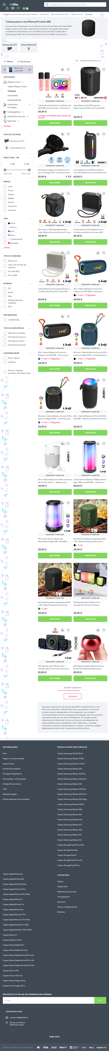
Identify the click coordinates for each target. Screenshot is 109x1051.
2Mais (7, 247)
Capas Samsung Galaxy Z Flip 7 (71, 758)
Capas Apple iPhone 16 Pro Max (16, 894)
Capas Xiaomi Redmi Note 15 (15, 950)
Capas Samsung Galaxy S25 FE (70, 804)
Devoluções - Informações (14, 779)
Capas (60, 881)
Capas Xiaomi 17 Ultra (12, 940)
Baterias (61, 912)
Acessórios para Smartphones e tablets (20, 14)
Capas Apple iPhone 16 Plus (14, 884)
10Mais (7, 126)
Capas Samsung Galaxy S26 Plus (71, 774)
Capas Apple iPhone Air (13, 909)
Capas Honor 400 (11, 970)
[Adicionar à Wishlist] (68, 69)
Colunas (89, 14)
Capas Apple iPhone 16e (13, 879)
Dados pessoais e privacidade (16, 799)
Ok (100, 1000)
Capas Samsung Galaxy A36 (69, 819)
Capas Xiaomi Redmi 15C (13, 945)
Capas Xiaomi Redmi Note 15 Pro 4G (18, 960)
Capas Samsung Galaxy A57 (69, 814)
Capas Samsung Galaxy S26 (69, 769)
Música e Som (77, 14)
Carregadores (63, 896)
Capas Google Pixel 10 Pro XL (69, 860)
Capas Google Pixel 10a (67, 850)
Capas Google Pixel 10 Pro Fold (70, 845)
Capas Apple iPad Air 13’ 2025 (16, 925)
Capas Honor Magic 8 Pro (14, 986)
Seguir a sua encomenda (13, 758)
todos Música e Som (17, 86)
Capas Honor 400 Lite (12, 975)
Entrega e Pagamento (12, 774)
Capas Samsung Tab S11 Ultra (70, 753)
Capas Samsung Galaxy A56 (69, 809)
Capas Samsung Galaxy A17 (69, 835)
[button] (90, 295)
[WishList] (18, 8)
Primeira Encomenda (11, 769)
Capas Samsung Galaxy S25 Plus (71, 789)
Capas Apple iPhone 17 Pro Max (16, 919)
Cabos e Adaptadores (67, 907)
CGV (5, 789)
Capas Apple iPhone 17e (13, 904)
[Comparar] (62, 69)
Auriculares (13, 95)
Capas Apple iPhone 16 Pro (14, 889)
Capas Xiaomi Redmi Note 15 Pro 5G (18, 955)
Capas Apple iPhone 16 (13, 874)
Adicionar (55, 123)
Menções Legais (10, 794)
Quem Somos (8, 763)
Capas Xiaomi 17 (10, 935)
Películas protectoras (66, 891)
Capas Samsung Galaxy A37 (69, 824)
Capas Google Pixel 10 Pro (68, 865)
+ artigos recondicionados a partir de (54, 116)
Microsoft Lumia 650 (60, 14)
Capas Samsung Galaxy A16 (69, 840)
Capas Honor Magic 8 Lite (14, 980)
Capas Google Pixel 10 (67, 855)
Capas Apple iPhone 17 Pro (14, 914)
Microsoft (44, 14)
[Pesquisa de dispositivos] (29, 70)
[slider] (5, 169)
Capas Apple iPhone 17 (13, 899)
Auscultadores (14, 100)
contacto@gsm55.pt (19, 1017)
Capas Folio (62, 886)
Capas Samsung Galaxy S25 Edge (72, 799)
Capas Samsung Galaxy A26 (69, 830)
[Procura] (47, 4)
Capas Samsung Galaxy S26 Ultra (72, 779)
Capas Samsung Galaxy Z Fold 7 (71, 763)
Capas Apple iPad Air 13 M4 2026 (17, 930)
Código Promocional (12, 784)
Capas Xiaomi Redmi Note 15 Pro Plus (19, 965)
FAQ (5, 753)
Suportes (61, 902)
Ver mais (72, 696)
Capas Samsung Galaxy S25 (69, 784)
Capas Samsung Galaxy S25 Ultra (72, 794)
